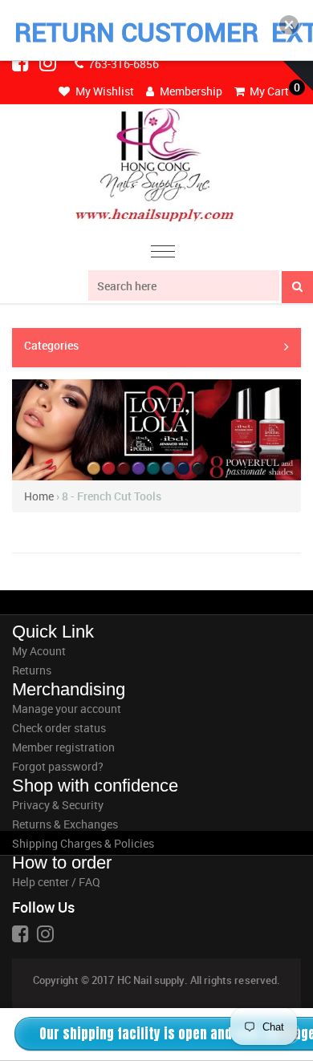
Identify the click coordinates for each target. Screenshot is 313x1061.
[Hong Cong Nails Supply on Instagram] (49, 62)
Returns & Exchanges (65, 824)
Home (39, 496)
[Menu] (163, 253)
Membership (189, 91)
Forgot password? (58, 766)
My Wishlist (103, 91)
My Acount (39, 650)
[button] (289, 24)
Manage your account (66, 708)
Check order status (59, 727)
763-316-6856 (122, 63)
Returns (31, 670)
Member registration (63, 747)
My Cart (268, 91)
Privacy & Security (58, 804)
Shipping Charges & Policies (83, 843)
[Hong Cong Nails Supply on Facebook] (21, 62)
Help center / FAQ (56, 881)
